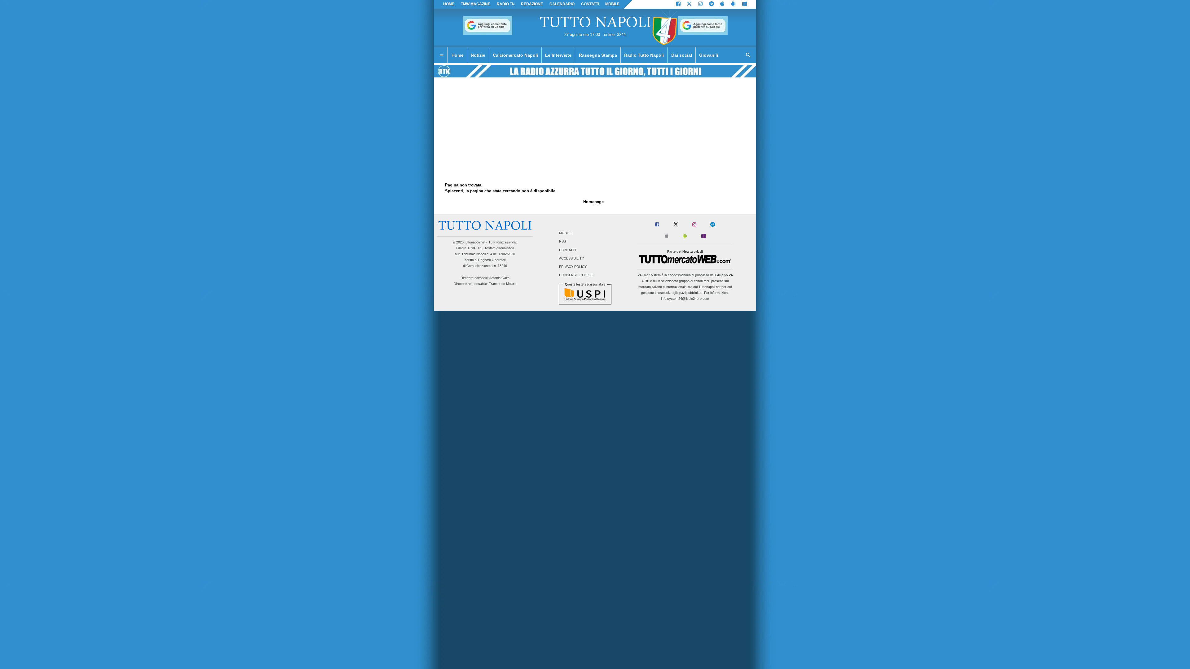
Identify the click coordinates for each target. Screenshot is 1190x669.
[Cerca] (748, 55)
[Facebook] (678, 4)
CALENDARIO (562, 4)
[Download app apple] (722, 4)
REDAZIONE (532, 4)
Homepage (593, 201)
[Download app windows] (744, 4)
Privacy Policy (573, 267)
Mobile (565, 233)
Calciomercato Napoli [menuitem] (515, 55)
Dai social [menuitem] (681, 55)
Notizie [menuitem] (478, 55)
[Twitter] (689, 4)
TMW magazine (475, 4)
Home (448, 4)
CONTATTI (590, 4)
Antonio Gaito (499, 278)
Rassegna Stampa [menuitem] (598, 55)
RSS (562, 241)
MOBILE (612, 4)
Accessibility (571, 258)
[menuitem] (441, 55)
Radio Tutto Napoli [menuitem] (644, 55)
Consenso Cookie (576, 275)
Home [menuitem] (458, 55)
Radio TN (506, 4)
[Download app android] (733, 4)
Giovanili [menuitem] (708, 55)
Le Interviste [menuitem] (558, 55)
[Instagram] (700, 4)
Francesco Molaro (502, 284)
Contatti (567, 250)
